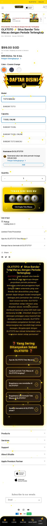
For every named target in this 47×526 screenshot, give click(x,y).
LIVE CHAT (40, 522)
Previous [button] (2, 2)
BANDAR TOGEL (9, 127)
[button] (2, 7)
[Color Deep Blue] (11, 69)
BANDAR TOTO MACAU (12, 141)
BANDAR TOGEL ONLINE (13, 134)
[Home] (19, 7)
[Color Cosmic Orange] (4, 69)
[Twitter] (6, 257)
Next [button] (45, 2)
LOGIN (14, 522)
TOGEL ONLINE (9, 120)
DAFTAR (23, 522)
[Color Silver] (19, 69)
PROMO (5, 522)
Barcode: (14, 36)
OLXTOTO (12, 276)
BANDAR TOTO (9, 107)
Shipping (12, 50)
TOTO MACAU (9, 99)
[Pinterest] (9, 257)
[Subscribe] (38, 500)
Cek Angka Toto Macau (23, 207)
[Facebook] (2, 257)
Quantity (5, 173)
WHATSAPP (33, 522)
